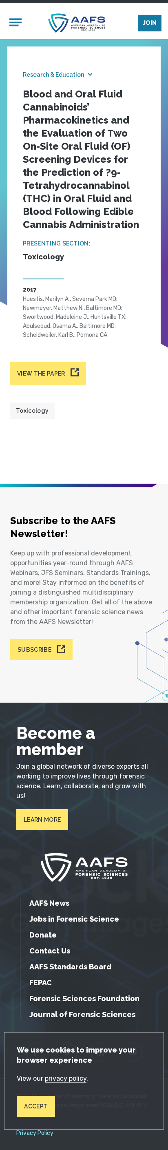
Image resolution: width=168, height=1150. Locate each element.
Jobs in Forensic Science (74, 919)
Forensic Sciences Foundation (84, 998)
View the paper (41, 373)
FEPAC (40, 982)
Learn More (42, 819)
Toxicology (32, 410)
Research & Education (53, 74)
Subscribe (34, 649)
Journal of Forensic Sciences (82, 1014)
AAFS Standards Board (70, 966)
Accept (36, 1106)
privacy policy (65, 1078)
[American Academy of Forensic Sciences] (76, 23)
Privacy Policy (34, 1133)
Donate (43, 935)
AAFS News (49, 903)
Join (150, 23)
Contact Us (49, 951)
